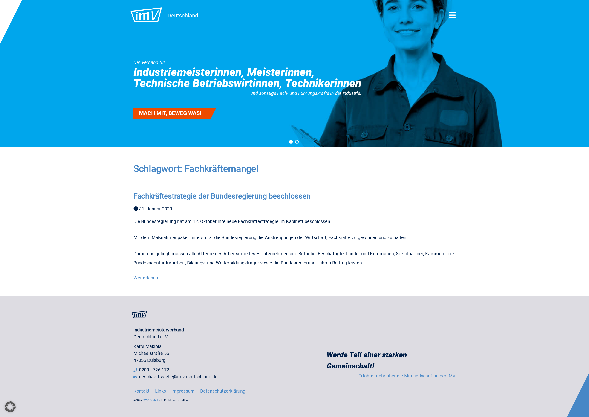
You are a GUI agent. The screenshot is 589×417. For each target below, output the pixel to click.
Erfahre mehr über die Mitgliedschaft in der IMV (407, 376)
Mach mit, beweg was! (170, 113)
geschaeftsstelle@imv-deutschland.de (178, 376)
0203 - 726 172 (154, 370)
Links (160, 391)
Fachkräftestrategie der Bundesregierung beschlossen (222, 196)
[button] (10, 407)
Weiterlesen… (147, 278)
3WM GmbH (150, 400)
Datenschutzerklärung (222, 391)
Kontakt (141, 391)
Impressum (183, 391)
